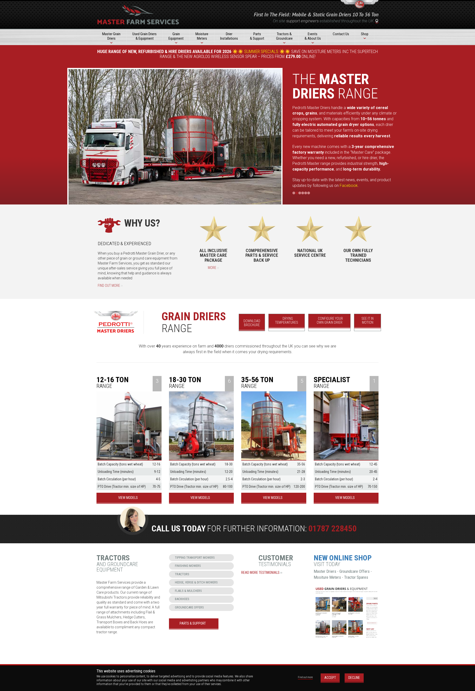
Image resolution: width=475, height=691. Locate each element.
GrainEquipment (176, 36)
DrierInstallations (229, 36)
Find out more (110, 286)
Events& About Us (313, 36)
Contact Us (341, 34)
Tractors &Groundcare (284, 36)
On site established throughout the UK (323, 20)
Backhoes (182, 599)
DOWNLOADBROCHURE (251, 323)
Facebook (349, 185)
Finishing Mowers (188, 566)
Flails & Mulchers (188, 591)
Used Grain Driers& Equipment (144, 36)
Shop (364, 34)
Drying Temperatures (286, 321)
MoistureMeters (201, 36)
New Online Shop (343, 557)
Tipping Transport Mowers (195, 557)
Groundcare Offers (189, 607)
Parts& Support (257, 36)
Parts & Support (193, 623)
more (213, 268)
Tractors (182, 574)
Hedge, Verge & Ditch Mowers (196, 582)
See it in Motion (367, 321)
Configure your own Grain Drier (330, 321)
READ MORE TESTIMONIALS (261, 573)
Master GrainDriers (111, 36)
